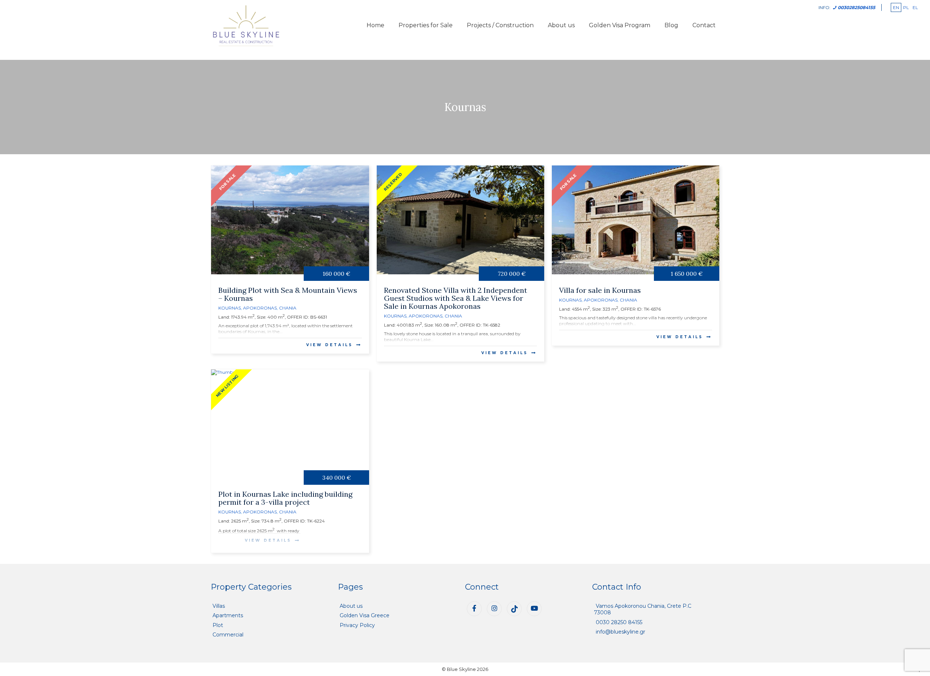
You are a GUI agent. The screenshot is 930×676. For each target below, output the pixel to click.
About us (561, 25)
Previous (220, 220)
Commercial (228, 634)
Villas (219, 606)
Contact (704, 25)
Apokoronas (260, 308)
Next (360, 220)
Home (375, 25)
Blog (671, 25)
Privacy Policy (357, 625)
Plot (218, 625)
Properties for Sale (426, 25)
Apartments (228, 615)
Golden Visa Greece (364, 615)
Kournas (229, 308)
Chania (287, 308)
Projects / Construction (500, 25)
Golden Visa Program (619, 25)
